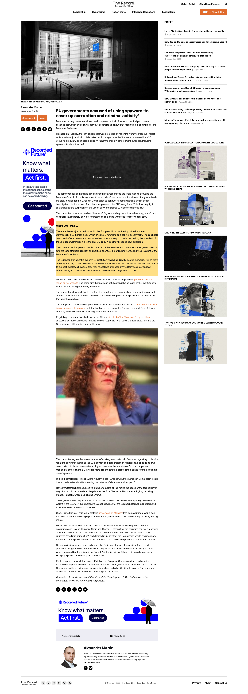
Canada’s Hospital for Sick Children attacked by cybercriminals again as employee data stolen (188, 55)
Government (28, 118)
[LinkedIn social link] (48, 683)
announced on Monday (110, 513)
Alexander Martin (31, 107)
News (42, 118)
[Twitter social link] (43, 683)
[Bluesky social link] (64, 683)
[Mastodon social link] (59, 683)
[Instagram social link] (54, 683)
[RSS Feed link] (69, 683)
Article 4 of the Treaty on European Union (129, 317)
